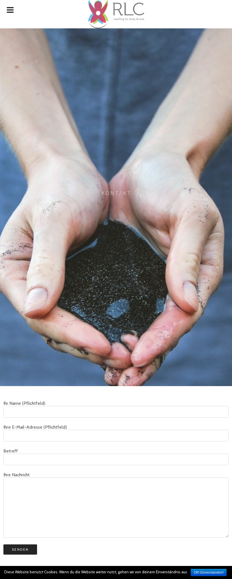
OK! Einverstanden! (209, 572)
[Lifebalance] (116, 14)
